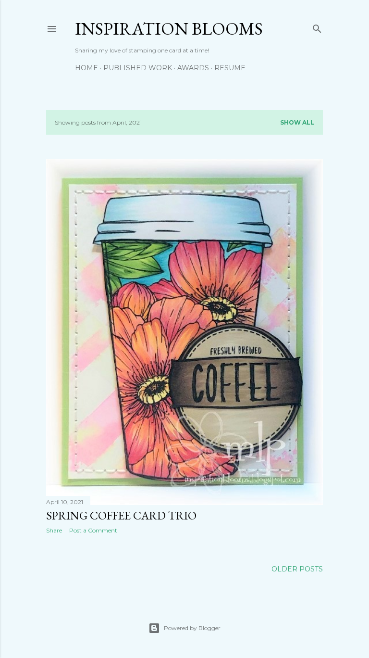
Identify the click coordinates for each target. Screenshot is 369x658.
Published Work (137, 67)
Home (86, 67)
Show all (297, 122)
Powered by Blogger (192, 628)
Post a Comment (93, 530)
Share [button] (54, 530)
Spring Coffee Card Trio (121, 515)
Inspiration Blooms (169, 28)
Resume (230, 67)
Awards (193, 67)
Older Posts (297, 569)
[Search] (317, 26)
